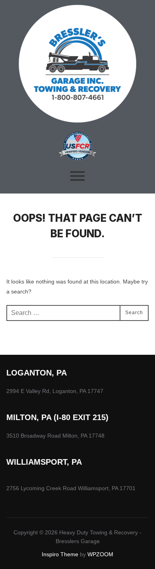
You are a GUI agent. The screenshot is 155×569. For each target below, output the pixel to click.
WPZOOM (100, 554)
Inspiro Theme (60, 554)
